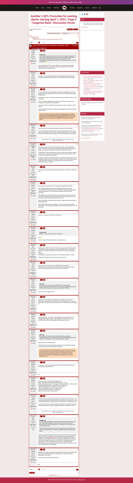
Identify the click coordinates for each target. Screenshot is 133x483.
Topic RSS (76, 45)
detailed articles (92, 128)
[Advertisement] (92, 40)
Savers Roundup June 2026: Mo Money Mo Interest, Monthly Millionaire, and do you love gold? (93, 93)
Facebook (35, 48)
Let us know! (94, 135)
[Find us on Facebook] (85, 14)
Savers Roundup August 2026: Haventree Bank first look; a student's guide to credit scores (93, 78)
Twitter (40, 48)
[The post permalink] (41, 51)
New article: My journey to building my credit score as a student (65, 2)
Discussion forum (34, 37)
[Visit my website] (33, 429)
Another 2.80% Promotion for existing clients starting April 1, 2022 (47, 39)
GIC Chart (72, 7)
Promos (87, 7)
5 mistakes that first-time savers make (92, 88)
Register (70, 29)
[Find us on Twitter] (82, 14)
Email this (45, 48)
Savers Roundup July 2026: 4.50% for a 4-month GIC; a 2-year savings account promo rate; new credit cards (93, 85)
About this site (81, 479)
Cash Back (94, 7)
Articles (49, 7)
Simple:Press (53, 475)
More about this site (85, 138)
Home (37, 7)
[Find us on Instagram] (87, 14)
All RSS (32, 472)
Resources (79, 7)
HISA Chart (56, 7)
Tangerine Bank (35, 38)
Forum (42, 7)
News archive (84, 27)
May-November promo (51, 437)
